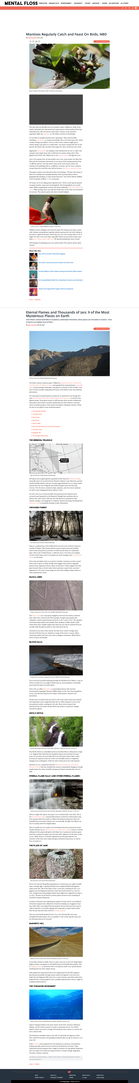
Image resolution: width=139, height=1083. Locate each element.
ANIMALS (38, 299)
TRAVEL (37, 1064)
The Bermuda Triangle (39, 411)
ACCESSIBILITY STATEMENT (56, 1077)
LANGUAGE (95, 3)
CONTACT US (53, 1075)
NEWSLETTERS (72, 1075)
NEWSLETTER (43, 3)
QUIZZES (104, 3)
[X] (126, 8)
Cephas (41, 226)
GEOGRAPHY (78, 3)
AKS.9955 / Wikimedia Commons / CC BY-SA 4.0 (57, 958)
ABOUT (36, 1075)
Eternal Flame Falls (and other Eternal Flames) (46, 426)
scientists (36, 1044)
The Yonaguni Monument (40, 436)
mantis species (63, 155)
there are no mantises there (71, 168)
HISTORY (87, 3)
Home (31, 299)
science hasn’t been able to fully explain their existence (51, 398)
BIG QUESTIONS (114, 3)
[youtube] (136, 8)
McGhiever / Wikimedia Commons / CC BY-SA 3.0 (65, 748)
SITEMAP (71, 1077)
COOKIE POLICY (100, 1075)
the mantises (41, 151)
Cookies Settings (100, 1077)
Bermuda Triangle (75, 479)
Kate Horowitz (32, 38)
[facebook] (122, 8)
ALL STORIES (124, 3)
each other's (40, 140)
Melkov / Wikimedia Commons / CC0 (61, 1021)
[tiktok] (132, 8)
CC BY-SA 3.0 (58, 226)
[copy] (39, 41)
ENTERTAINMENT (66, 3)
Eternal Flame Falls (38, 817)
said (47, 179)
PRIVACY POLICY (86, 1075)
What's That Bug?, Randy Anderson (54, 91)
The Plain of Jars (37, 429)
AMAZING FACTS (54, 3)
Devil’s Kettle (36, 423)
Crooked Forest (37, 414)
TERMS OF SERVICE (39, 1077)
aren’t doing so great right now (43, 239)
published (46, 134)
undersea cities (34, 503)
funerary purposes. (59, 910)
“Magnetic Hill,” (36, 966)
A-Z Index (84, 1077)
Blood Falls (36, 420)
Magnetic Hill (37, 433)
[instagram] (129, 8)
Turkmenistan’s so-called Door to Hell (57, 830)
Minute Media (66, 1081)
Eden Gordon (32, 325)
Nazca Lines (36, 417)
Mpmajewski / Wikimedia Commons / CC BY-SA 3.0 (67, 811)
